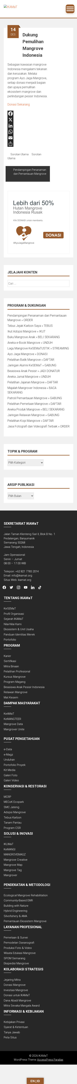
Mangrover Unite (14, 729)
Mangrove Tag (13, 870)
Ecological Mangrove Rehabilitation (26, 895)
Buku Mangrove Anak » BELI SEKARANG (33, 337)
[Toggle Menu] (70, 9)
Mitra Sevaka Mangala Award (22, 1005)
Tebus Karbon (12, 817)
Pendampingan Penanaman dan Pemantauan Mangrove (29, 171)
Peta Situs (10, 1037)
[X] (27, 120)
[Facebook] (27, 114)
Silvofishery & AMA (15, 916)
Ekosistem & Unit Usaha (19, 629)
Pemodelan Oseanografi (19, 942)
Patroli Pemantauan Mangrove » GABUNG (34, 398)
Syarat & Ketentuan (16, 1027)
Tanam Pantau (12, 822)
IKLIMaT (8, 844)
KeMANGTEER (12, 719)
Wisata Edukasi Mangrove (20, 953)
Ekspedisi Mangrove (16, 963)
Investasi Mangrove (16, 990)
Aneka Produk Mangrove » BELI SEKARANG (35, 409)
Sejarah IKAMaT (13, 619)
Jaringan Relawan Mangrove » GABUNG (33, 415)
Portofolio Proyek (14, 765)
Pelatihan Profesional (17, 671)
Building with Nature (16, 905)
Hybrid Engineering (15, 911)
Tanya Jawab (12, 1032)
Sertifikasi (10, 661)
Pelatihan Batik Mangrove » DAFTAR (30, 359)
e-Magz (8, 754)
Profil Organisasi (14, 613)
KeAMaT (9, 713)
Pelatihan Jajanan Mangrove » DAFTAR (32, 382)
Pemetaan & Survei (16, 937)
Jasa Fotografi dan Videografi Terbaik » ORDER (38, 426)
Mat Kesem (11, 697)
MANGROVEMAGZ (15, 854)
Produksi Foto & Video (18, 948)
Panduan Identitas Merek (19, 634)
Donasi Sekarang (18, 104)
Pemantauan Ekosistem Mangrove (25, 921)
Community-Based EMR (18, 900)
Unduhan (9, 759)
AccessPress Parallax (50, 1059)
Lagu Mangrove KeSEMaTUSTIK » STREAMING (38, 348)
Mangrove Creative (15, 859)
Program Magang (14, 682)
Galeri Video (11, 780)
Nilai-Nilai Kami (12, 624)
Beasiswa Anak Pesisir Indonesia (24, 687)
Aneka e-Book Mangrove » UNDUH (30, 342)
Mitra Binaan (11, 666)
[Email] (27, 138)
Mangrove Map (13, 865)
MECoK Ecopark (14, 802)
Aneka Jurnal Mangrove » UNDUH (29, 376)
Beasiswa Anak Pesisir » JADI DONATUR (33, 371)
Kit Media (9, 770)
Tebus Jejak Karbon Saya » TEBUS (30, 326)
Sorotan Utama (19, 154)
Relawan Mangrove (15, 692)
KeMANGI (9, 849)
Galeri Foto (10, 775)
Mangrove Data (13, 724)
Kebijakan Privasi (14, 1022)
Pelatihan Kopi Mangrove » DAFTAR (30, 421)
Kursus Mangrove (15, 676)
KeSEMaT (10, 608)
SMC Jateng (11, 807)
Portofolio (10, 639)
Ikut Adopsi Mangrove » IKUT (26, 331)
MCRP (7, 796)
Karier (7, 656)
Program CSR (12, 828)
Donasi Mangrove (15, 985)
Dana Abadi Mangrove (17, 1000)
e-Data (8, 749)
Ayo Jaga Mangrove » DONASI (27, 354)
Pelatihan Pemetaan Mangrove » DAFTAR (34, 404)
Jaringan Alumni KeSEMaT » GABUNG (31, 365)
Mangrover (10, 875)
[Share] (27, 144)
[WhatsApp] (27, 132)
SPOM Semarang (14, 958)
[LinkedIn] (27, 126)
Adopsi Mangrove (15, 812)
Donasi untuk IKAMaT (17, 995)
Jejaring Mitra (12, 979)
